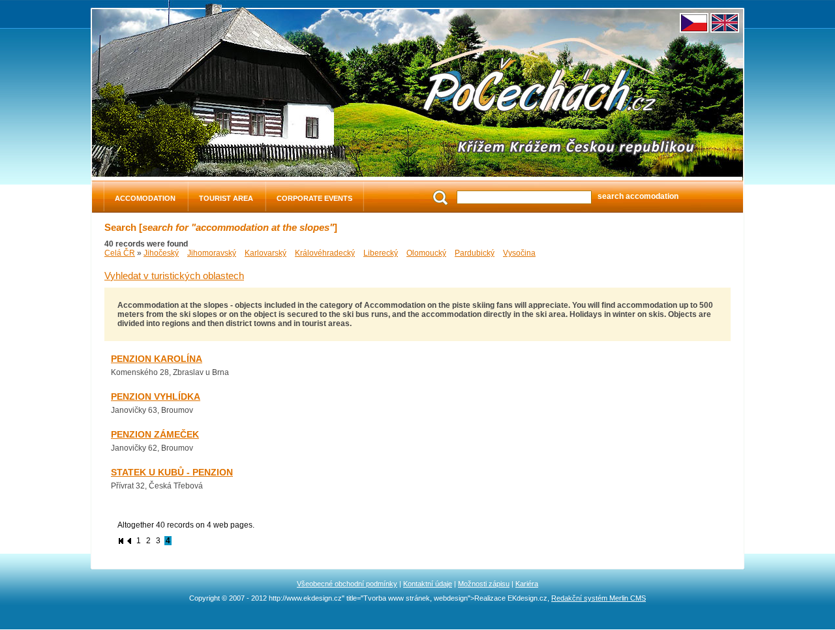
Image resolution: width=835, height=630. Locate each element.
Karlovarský (265, 253)
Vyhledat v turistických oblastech (174, 276)
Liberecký (380, 253)
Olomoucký (426, 253)
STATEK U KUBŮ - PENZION (172, 472)
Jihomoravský (211, 253)
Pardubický (474, 253)
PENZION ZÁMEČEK (155, 435)
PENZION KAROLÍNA (156, 359)
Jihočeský (161, 253)
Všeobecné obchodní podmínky (347, 584)
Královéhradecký (325, 253)
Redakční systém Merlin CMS (598, 598)
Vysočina (519, 253)
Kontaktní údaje (427, 584)
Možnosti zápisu (483, 584)
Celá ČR (119, 253)
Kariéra (526, 584)
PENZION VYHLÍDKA (155, 397)
